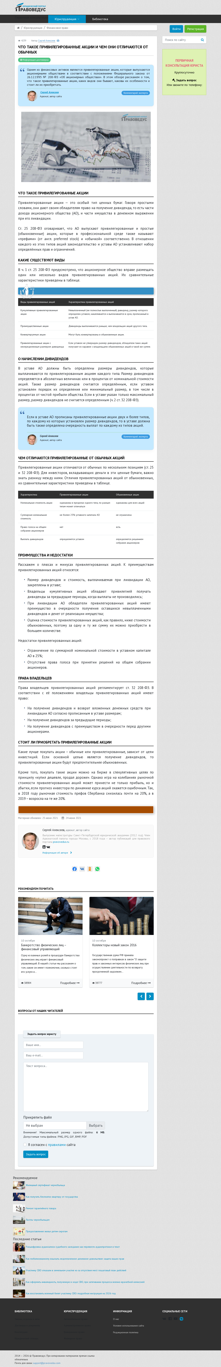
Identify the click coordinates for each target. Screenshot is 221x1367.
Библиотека (100, 19)
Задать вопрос (36, 1154)
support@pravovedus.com (46, 1363)
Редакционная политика (125, 1332)
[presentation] (141, 996)
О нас (116, 1319)
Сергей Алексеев (49, 92)
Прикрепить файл (37, 1117)
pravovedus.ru (61, 841)
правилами (57, 1144)
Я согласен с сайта (51, 1144)
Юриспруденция (65, 19)
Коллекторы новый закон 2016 (114, 945)
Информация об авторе (55, 852)
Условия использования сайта (128, 1325)
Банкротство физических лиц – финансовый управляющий (43, 947)
